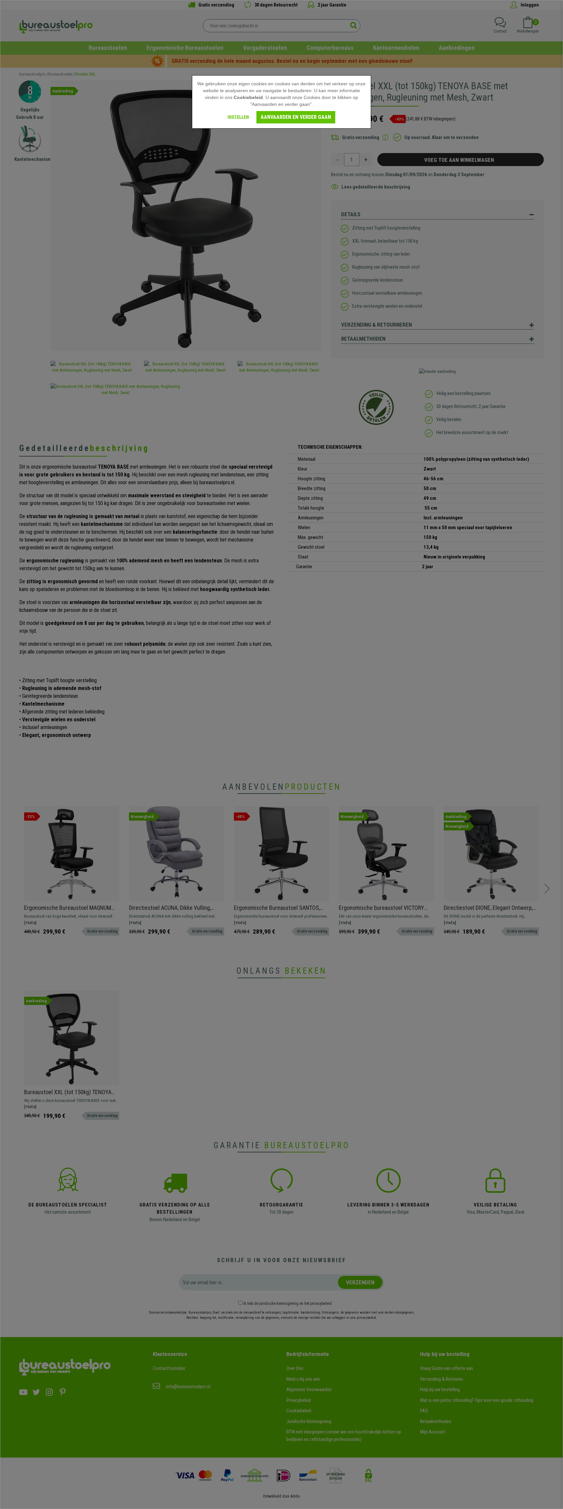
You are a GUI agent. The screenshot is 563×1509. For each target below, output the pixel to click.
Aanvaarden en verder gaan (296, 117)
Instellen (238, 116)
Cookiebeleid (248, 97)
